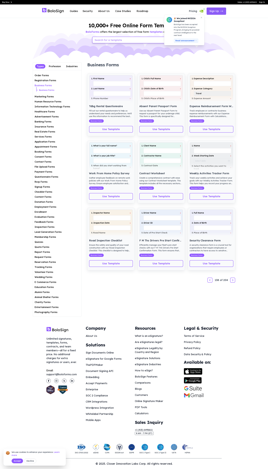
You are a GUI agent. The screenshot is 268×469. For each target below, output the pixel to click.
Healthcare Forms (45, 111)
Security (87, 11)
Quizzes (39, 242)
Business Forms (43, 85)
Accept (17, 461)
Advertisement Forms (47, 116)
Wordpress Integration (100, 407)
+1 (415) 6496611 (144, 429)
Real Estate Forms (45, 131)
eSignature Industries (148, 364)
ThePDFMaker (94, 364)
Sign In (262, 2)
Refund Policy (192, 348)
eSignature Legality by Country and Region (148, 350)
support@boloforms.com (61, 374)
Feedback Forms (44, 222)
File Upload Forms (45, 166)
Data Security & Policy (197, 354)
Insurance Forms (44, 126)
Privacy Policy (192, 342)
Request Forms (43, 257)
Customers (141, 395)
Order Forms (42, 75)
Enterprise (92, 389)
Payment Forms (43, 171)
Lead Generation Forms (48, 232)
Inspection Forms (44, 227)
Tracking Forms (43, 267)
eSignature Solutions (147, 358)
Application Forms (45, 141)
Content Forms (43, 196)
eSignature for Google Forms (104, 358)
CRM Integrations (96, 401)
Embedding (92, 377)
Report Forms (42, 252)
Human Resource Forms (48, 101)
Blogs (138, 388)
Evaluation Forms (44, 216)
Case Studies (123, 11)
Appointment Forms (46, 146)
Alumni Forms (42, 292)
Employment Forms (45, 206)
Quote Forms (42, 247)
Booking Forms (43, 151)
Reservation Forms (45, 262)
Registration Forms (45, 80)
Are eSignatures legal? (148, 342)
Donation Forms (44, 201)
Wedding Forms (43, 277)
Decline (30, 461)
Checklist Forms (43, 191)
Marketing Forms (44, 96)
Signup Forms (42, 186)
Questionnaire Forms (46, 176)
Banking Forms (43, 121)
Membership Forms (45, 237)
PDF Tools (141, 407)
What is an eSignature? (149, 336)
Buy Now (5, 2)
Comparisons (143, 382)
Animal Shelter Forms (46, 297)
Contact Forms (43, 161)
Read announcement (184, 41)
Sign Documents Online (100, 352)
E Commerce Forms (45, 282)
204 (225, 280)
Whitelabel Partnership (99, 414)
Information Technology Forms (52, 106)
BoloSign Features (146, 376)
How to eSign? (144, 370)
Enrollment (41, 211)
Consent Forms (43, 156)
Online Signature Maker (149, 401)
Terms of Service (194, 336)
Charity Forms (43, 302)
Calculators (142, 413)
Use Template (111, 129)
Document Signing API (99, 371)
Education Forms (44, 287)
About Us (104, 11)
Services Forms (43, 136)
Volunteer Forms (44, 272)
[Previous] (209, 280)
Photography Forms (46, 312)
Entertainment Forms (46, 307)
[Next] (232, 280)
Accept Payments (96, 383)
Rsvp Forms (41, 181)
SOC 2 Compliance (97, 395)
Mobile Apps (93, 420)
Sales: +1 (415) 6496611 (247, 2)
